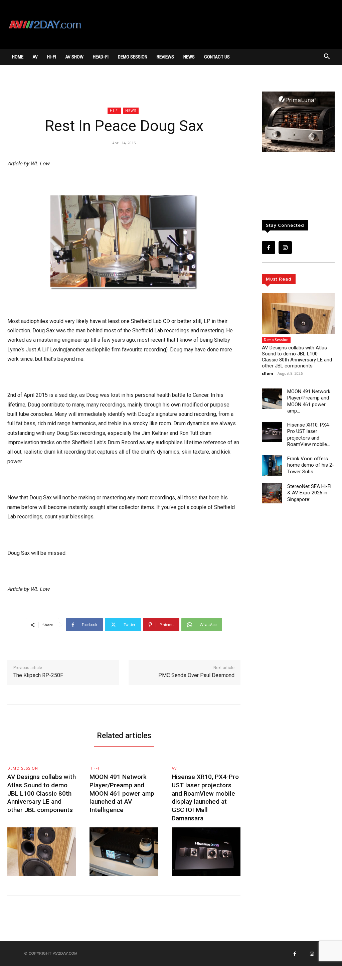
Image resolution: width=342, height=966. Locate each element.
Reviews (165, 57)
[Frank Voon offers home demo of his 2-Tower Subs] (272, 465)
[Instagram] (285, 247)
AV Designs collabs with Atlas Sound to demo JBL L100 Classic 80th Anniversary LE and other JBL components (297, 357)
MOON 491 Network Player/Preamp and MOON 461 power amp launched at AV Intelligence (122, 793)
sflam (267, 373)
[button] (327, 57)
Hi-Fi (51, 57)
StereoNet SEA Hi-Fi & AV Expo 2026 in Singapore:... (309, 492)
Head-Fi (101, 57)
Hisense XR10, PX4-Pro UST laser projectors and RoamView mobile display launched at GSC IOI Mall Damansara (205, 797)
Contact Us (217, 57)
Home (17, 57)
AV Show (74, 57)
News (189, 57)
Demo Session (132, 57)
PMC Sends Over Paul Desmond (196, 675)
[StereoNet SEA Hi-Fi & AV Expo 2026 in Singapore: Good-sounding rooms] (272, 493)
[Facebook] (268, 247)
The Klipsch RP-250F (38, 675)
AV (35, 57)
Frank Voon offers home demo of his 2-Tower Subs (310, 465)
